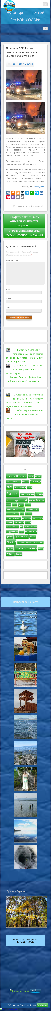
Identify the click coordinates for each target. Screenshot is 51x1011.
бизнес (12, 493)
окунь (21, 532)
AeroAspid (37, 206)
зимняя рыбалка (12, 514)
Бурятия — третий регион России (25, 16)
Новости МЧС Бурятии (22, 64)
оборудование (12, 532)
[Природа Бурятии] (26, 912)
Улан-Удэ (35, 481)
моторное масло (13, 527)
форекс (19, 554)
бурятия (39, 494)
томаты (40, 549)
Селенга (25, 481)
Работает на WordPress (19, 1005)
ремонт (11, 542)
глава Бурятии (36, 500)
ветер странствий (17, 500)
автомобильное (20, 487)
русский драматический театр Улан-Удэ (30, 542)
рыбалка (10, 549)
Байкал (31, 476)
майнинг (10, 522)
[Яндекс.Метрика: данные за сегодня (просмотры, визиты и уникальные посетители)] (8, 1009)
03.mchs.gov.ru (38, 186)
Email (8, 298)
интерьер (26, 518)
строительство (26, 548)
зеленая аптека (32, 509)
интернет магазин (14, 518)
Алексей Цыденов (16, 475)
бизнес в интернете (27, 494)
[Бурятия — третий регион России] (9, 6)
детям (21, 505)
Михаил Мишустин (14, 481)
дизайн (27, 505)
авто (10, 487)
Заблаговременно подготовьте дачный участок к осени (24, 414)
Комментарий (13, 260)
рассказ (32, 537)
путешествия (21, 536)
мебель (28, 522)
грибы (9, 505)
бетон (30, 487)
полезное (31, 531)
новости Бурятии (31, 527)
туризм (10, 553)
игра (21, 514)
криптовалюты (37, 518)
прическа (10, 537)
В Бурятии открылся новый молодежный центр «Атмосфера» (24, 369)
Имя (8, 289)
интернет (28, 514)
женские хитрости (15, 509)
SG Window (42, 1005)
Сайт (8, 307)
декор (14, 505)
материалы (19, 522)
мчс (21, 527)
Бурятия (38, 476)
